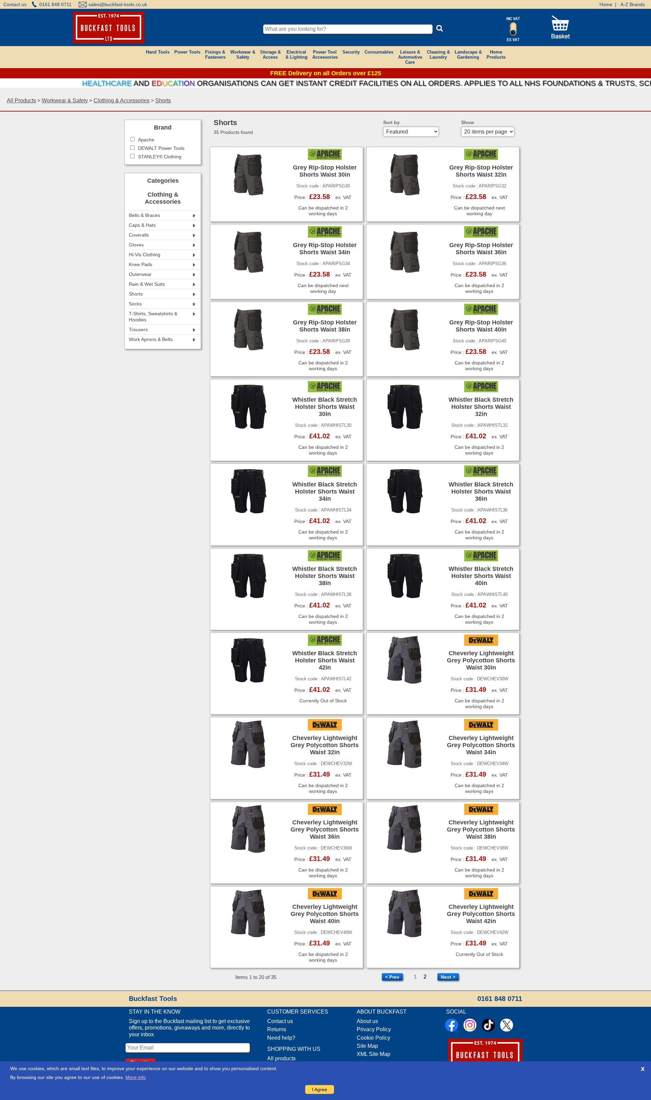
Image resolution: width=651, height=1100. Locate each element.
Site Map (367, 1046)
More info (135, 1077)
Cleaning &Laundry (438, 54)
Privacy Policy (374, 1029)
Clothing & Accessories (122, 100)
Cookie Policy (373, 1038)
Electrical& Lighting (296, 54)
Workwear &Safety (242, 54)
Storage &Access (270, 54)
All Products (21, 100)
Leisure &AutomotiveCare (410, 57)
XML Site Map (373, 1054)
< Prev (392, 977)
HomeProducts (496, 54)
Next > (448, 977)
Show (467, 122)
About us (367, 1021)
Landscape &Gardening (468, 54)
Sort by (391, 122)
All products (281, 1058)
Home (605, 4)
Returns (276, 1029)
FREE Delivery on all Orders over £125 (325, 73)
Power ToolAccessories (325, 54)
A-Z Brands (632, 4)
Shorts (163, 100)
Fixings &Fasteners (215, 54)
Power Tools (187, 52)
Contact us (14, 4)
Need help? (281, 1038)
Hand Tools (158, 52)
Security (351, 52)
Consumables (378, 52)
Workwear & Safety (65, 100)
